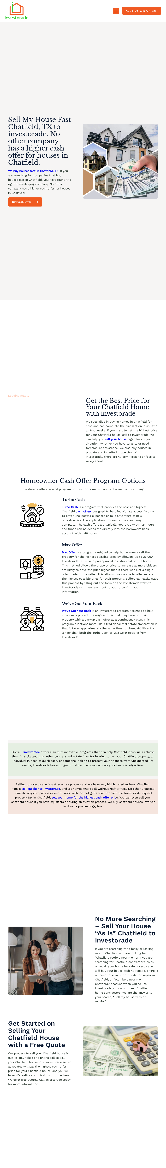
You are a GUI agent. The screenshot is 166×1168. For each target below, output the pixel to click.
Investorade (32, 752)
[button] (116, 11)
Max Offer (69, 552)
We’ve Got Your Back (77, 610)
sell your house (115, 439)
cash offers (84, 511)
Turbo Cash (70, 507)
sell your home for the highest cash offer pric (84, 797)
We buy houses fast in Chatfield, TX (33, 171)
